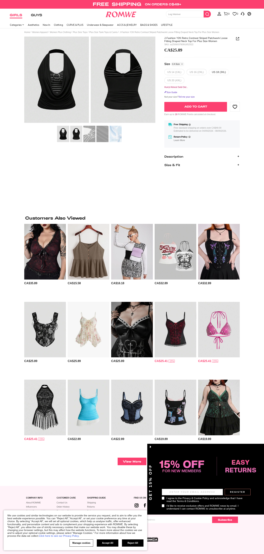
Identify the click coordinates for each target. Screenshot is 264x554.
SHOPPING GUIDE (96, 498)
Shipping (91, 502)
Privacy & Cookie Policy (195, 498)
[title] (132, 217)
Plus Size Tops (80, 32)
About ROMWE (33, 502)
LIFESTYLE (167, 24)
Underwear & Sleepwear (100, 24)
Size (172, 63)
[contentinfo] (30, 283)
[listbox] (219, 14)
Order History (63, 507)
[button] (235, 106)
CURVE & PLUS (75, 24)
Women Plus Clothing (60, 32)
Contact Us (62, 502)
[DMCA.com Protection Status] (151, 539)
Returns (91, 507)
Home (27, 32)
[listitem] (45, 261)
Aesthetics (33, 24)
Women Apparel (40, 32)
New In (46, 24)
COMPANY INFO (34, 498)
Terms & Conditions (188, 501)
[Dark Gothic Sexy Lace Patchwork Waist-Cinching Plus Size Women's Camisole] (175, 330)
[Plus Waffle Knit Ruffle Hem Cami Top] (88, 252)
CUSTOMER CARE (66, 498)
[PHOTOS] (89, 80)
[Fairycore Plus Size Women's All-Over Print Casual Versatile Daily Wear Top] (45, 330)
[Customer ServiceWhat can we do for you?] (242, 14)
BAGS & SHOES (149, 24)
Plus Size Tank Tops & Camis (103, 32)
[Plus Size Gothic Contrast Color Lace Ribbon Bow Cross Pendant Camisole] (45, 252)
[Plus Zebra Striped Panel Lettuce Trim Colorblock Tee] (132, 252)
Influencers (31, 507)
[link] (132, 4)
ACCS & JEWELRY (127, 24)
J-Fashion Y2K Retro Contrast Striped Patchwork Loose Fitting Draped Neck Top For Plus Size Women (196, 39)
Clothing (58, 24)
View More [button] (132, 461)
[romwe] (120, 14)
